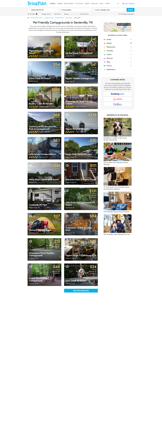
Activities (79, 3)
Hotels (52, 3)
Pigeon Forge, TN (80, 106)
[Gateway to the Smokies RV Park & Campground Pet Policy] (44, 123)
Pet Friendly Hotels (36, 18)
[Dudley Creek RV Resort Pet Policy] (44, 97)
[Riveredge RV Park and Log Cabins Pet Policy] (81, 97)
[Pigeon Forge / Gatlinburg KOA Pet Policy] (81, 249)
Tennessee (69, 18)
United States (59, 18)
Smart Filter (85, 14)
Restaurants (69, 3)
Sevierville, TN (43, 56)
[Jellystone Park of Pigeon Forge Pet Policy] (81, 173)
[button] (118, 39)
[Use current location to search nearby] (58, 10)
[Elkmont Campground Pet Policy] (44, 224)
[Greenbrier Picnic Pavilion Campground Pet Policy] (44, 249)
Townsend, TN (43, 157)
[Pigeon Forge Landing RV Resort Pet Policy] (44, 47)
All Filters (33, 14)
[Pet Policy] (30, 39)
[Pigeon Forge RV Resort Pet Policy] (81, 123)
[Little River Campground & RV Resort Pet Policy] (81, 199)
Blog (102, 3)
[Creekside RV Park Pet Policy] (44, 199)
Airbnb (59, 3)
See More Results (81, 290)
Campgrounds (48, 18)
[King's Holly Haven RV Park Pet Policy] (81, 148)
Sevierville (77, 18)
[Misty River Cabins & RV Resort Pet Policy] (44, 173)
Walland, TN (33, 182)
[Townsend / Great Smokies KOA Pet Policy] (81, 224)
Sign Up (132, 3)
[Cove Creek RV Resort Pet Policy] (44, 72)
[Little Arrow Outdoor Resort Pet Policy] (44, 148)
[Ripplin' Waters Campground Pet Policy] (81, 72)
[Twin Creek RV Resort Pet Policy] (81, 274)
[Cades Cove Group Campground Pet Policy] (44, 274)
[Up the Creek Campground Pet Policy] (81, 47)
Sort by (121, 14)
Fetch (130, 10)
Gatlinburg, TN (43, 106)
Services (94, 3)
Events (87, 3)
